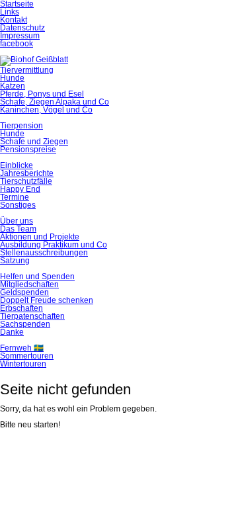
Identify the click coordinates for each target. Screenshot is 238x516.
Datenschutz (22, 27)
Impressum (20, 35)
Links (9, 12)
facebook (16, 43)
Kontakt (13, 19)
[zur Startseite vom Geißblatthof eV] (34, 59)
